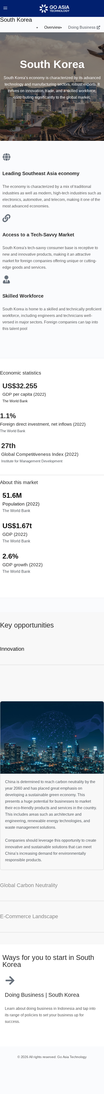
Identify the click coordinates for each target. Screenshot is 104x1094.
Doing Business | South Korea (42, 995)
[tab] (52, 649)
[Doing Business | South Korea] (10, 980)
